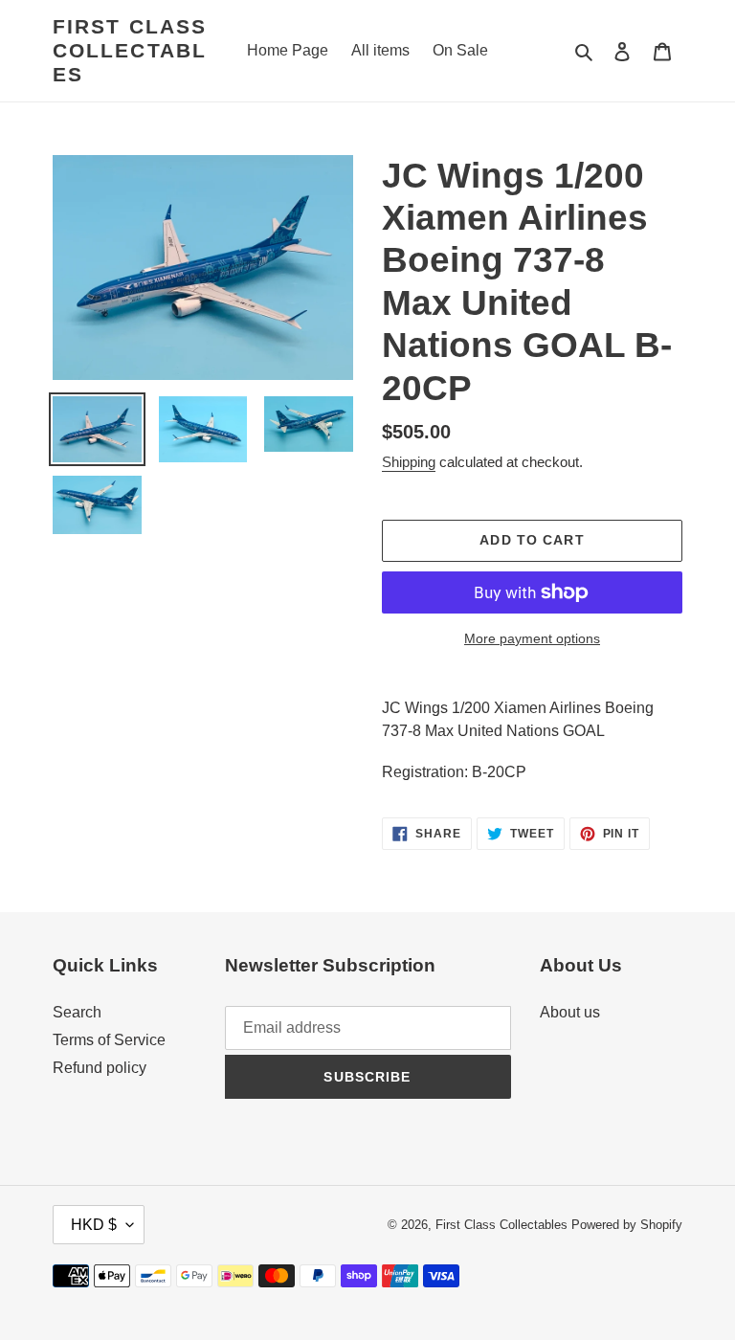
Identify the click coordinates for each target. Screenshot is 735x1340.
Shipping (408, 462)
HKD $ (94, 1225)
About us (570, 1012)
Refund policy (99, 1068)
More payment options (532, 638)
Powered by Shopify (626, 1224)
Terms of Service (109, 1040)
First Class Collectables (130, 50)
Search (77, 1012)
